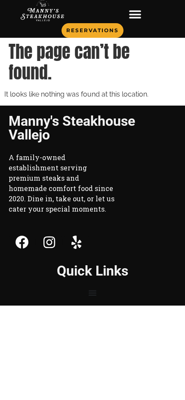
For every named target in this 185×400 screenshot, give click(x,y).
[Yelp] (76, 242)
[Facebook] (22, 242)
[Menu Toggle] (135, 14)
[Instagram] (49, 242)
